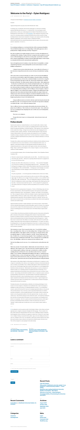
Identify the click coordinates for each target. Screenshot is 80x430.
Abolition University (15, 3)
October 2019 (43, 404)
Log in (41, 415)
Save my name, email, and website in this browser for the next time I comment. (24, 368)
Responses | (36, 5)
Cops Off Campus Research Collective (49, 5)
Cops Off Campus (44, 383)
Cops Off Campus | (15, 5)
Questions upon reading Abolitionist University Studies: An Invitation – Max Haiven (52, 390)
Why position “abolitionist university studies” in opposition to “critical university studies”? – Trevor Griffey (53, 386)
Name (11, 358)
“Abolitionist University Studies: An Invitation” (32, 19)
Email (31, 358)
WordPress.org (44, 420)
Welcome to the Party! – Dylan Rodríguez (50, 392)
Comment (12, 346)
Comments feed (44, 419)
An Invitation (30, 33)
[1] (11, 309)
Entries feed (43, 417)
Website (11, 363)
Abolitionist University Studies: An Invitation (23, 403)
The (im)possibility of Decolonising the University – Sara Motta (53, 394)
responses (25, 324)
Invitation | (23, 5)
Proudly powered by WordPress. (22, 426)
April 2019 (42, 408)
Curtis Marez (13, 403)
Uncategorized (14, 417)
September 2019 (44, 406)
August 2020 (43, 403)
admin (12, 324)
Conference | (29, 5)
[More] (59, 5)
